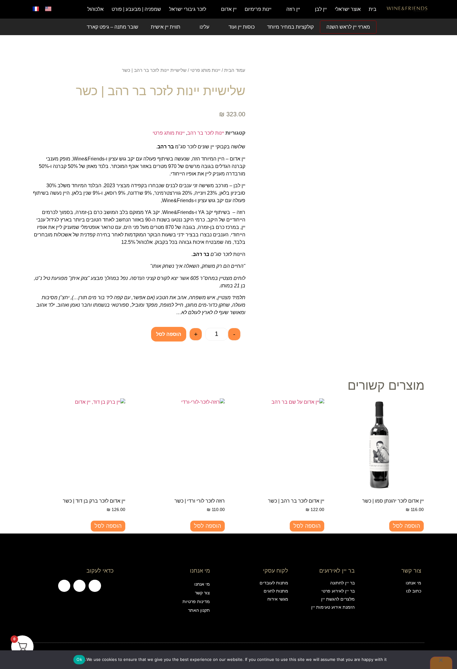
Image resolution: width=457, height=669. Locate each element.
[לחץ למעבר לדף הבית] (407, 9)
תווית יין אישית (165, 27)
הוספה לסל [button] (406, 526)
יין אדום (229, 9)
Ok (79, 659)
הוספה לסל (168, 334)
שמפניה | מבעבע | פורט (136, 9)
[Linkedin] (64, 586)
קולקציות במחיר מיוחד (290, 27)
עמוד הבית (234, 70)
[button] (65, 9)
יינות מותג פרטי (205, 70)
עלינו (204, 27)
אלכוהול (95, 9)
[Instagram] (79, 586)
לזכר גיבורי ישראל (187, 9)
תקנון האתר (199, 610)
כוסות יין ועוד (241, 27)
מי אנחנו (202, 584)
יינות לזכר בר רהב (205, 133)
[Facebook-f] (95, 586)
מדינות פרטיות (196, 601)
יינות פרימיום (258, 9)
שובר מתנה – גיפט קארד (112, 27)
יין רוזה (293, 9)
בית (372, 9)
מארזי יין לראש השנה (348, 27)
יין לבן (321, 9)
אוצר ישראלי (348, 9)
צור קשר (202, 592)
